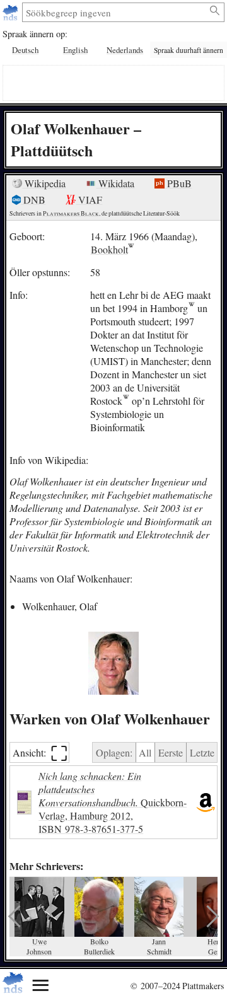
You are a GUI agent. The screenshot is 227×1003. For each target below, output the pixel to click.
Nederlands (125, 49)
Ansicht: (40, 752)
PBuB (178, 183)
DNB (33, 199)
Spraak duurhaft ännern (188, 50)
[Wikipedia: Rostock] (125, 400)
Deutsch (25, 49)
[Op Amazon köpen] (205, 802)
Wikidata (115, 183)
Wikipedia (44, 183)
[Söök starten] (215, 11)
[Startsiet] (12, 12)
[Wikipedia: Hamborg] (191, 308)
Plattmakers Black (71, 213)
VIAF (89, 199)
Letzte (202, 752)
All (145, 752)
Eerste (170, 752)
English (75, 49)
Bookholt (109, 249)
